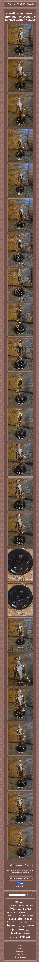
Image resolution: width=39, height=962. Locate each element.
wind (25, 922)
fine (8, 922)
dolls (21, 922)
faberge (30, 915)
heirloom (16, 933)
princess (25, 936)
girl (21, 902)
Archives (20, 948)
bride (33, 913)
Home (20, 945)
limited (30, 925)
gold (20, 926)
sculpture (12, 905)
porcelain (15, 918)
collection (14, 922)
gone (28, 913)
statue (27, 930)
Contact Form (20, 951)
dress (24, 926)
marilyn (27, 908)
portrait (29, 905)
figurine (12, 925)
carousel (18, 915)
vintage (28, 918)
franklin (18, 929)
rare (9, 912)
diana (22, 912)
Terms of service (20, 957)
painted (27, 902)
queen (31, 922)
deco (15, 913)
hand (24, 915)
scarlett (19, 909)
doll (12, 908)
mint (15, 901)
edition (11, 915)
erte (21, 905)
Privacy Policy (20, 954)
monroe (14, 937)
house (27, 933)
